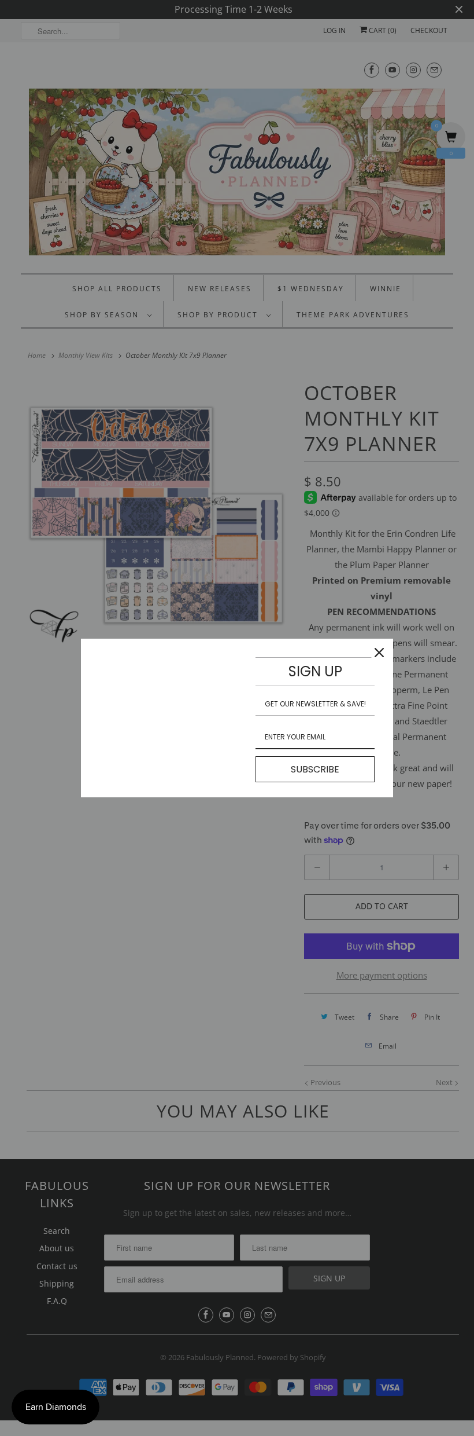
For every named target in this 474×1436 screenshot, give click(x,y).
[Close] (379, 652)
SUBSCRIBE (315, 769)
